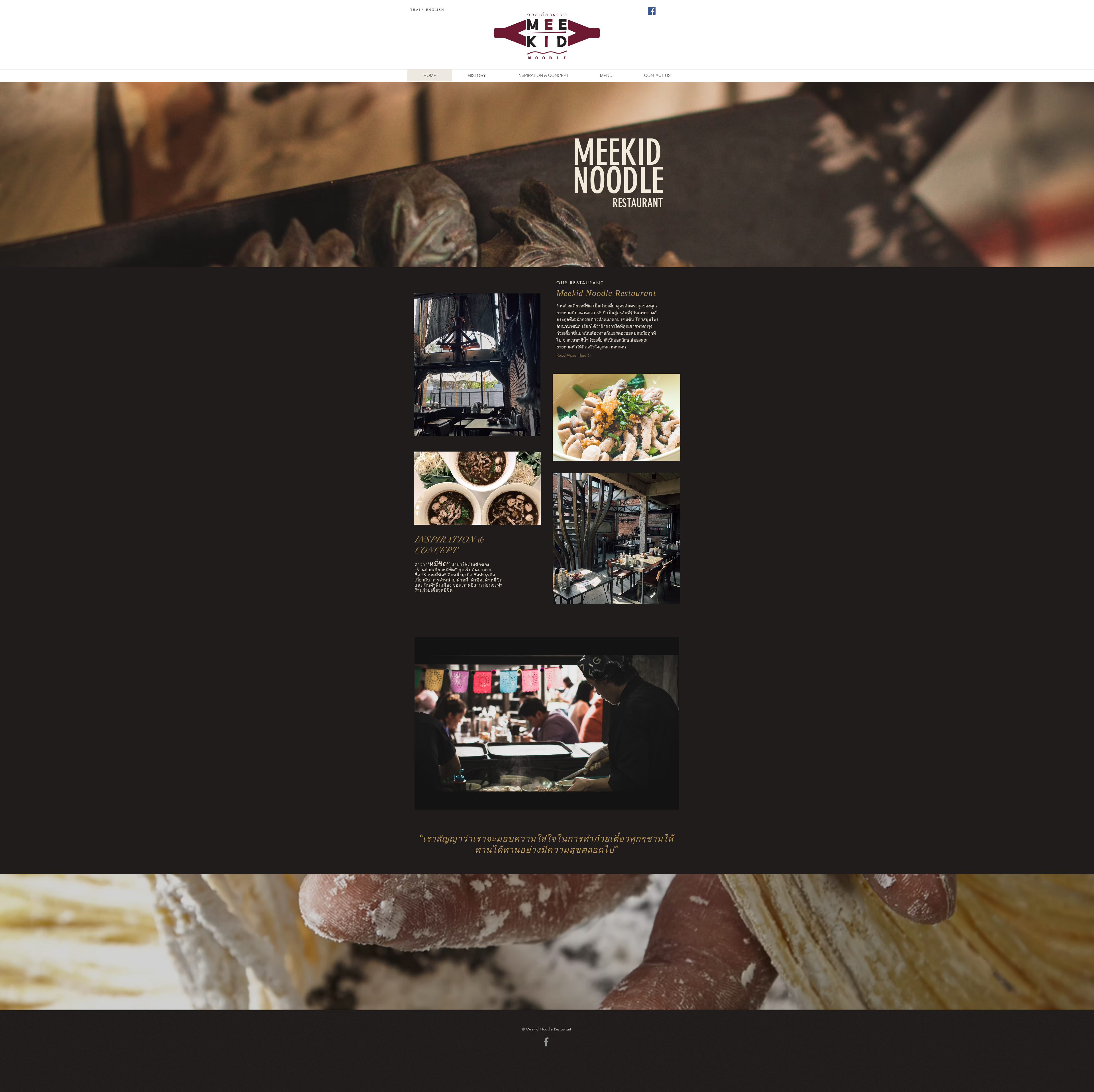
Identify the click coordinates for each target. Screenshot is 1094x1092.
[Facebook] (652, 11)
